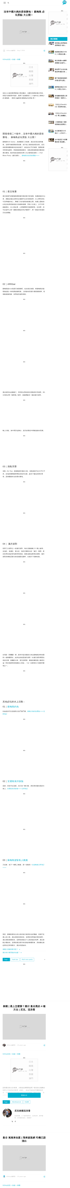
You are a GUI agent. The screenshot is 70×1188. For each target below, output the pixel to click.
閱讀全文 (24, 1095)
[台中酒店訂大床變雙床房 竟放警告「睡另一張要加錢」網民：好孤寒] (51, 140)
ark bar (15, 959)
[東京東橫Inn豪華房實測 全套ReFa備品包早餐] (51, 61)
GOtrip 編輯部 (10, 50)
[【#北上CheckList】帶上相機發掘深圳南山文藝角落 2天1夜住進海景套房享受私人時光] (51, 113)
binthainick (17, 1102)
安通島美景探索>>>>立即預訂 (17, 788)
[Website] (12, 1121)
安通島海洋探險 (15, 781)
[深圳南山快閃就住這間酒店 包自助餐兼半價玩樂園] (51, 43)
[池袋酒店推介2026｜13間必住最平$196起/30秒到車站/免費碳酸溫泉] (51, 52)
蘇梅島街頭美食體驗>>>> (30, 155)
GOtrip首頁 (6, 59)
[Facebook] (15, 1121)
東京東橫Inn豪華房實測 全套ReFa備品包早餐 (61, 63)
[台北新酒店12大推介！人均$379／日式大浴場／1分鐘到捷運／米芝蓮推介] (51, 131)
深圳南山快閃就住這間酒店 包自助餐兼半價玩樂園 (61, 45)
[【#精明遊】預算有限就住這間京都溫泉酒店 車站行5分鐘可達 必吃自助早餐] (51, 122)
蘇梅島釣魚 (13, 706)
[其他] (44, 51)
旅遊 (13, 59)
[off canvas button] (5, 3)
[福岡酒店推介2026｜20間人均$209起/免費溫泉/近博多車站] (51, 87)
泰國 (18, 59)
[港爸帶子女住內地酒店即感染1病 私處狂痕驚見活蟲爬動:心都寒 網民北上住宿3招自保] (51, 71)
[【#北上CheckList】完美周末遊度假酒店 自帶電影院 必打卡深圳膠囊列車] (51, 104)
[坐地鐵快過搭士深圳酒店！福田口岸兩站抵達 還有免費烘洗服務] (51, 96)
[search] (8, 3)
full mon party (28, 959)
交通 (27, 1102)
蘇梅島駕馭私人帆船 (17, 860)
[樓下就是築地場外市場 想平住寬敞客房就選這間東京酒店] (51, 78)
